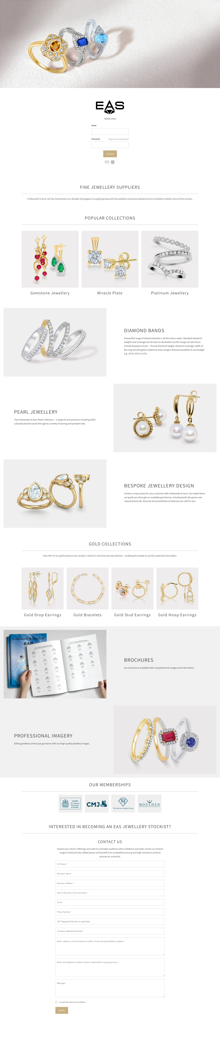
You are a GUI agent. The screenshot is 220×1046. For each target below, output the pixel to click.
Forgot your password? (118, 139)
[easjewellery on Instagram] (112, 162)
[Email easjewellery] (107, 162)
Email (93, 125)
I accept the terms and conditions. (72, 1002)
